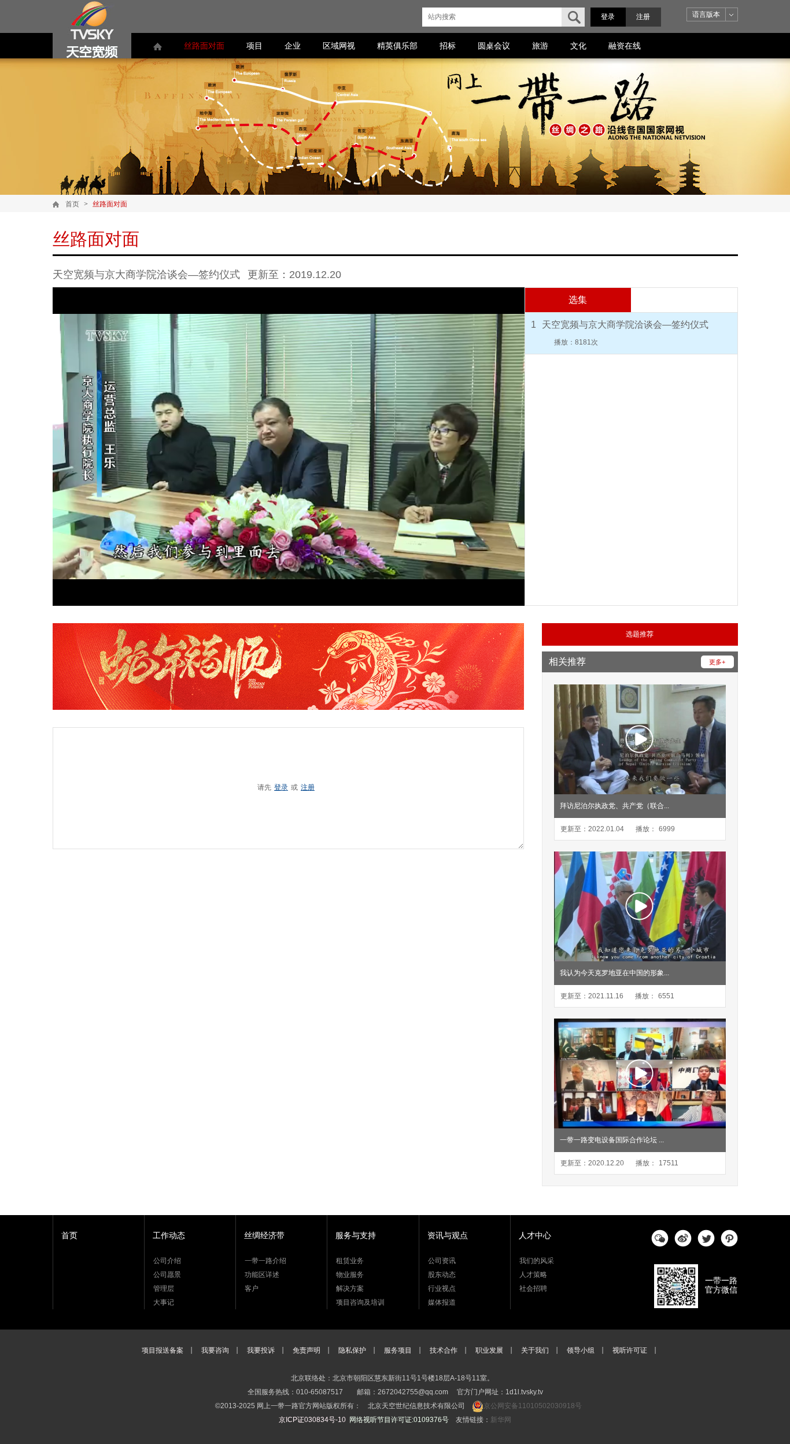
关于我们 (535, 1350)
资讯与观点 (447, 1235)
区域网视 (339, 45)
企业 (293, 45)
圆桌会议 (494, 45)
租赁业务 (350, 1261)
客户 (252, 1288)
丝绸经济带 (264, 1235)
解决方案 (350, 1288)
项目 (254, 45)
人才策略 (533, 1275)
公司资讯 (442, 1261)
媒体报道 (442, 1302)
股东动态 (442, 1275)
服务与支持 (355, 1235)
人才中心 (535, 1235)
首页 (72, 204)
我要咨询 (215, 1350)
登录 (608, 17)
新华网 (500, 1420)
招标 (448, 45)
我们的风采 (536, 1261)
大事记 (163, 1302)
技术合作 (443, 1350)
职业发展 (489, 1350)
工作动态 (169, 1235)
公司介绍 (167, 1261)
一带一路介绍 (265, 1261)
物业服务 (350, 1275)
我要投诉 (261, 1350)
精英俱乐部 (397, 45)
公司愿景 (167, 1275)
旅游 (540, 45)
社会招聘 (533, 1288)
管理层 (163, 1288)
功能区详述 (262, 1275)
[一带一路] (92, 29)
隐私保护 (352, 1350)
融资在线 (624, 45)
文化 (578, 45)
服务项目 (398, 1350)
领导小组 (581, 1350)
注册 (643, 17)
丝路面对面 (204, 45)
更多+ (717, 661)
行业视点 (442, 1288)
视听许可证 (629, 1350)
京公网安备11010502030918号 (532, 1406)
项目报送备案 (162, 1350)
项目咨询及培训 (360, 1302)
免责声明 (306, 1350)
